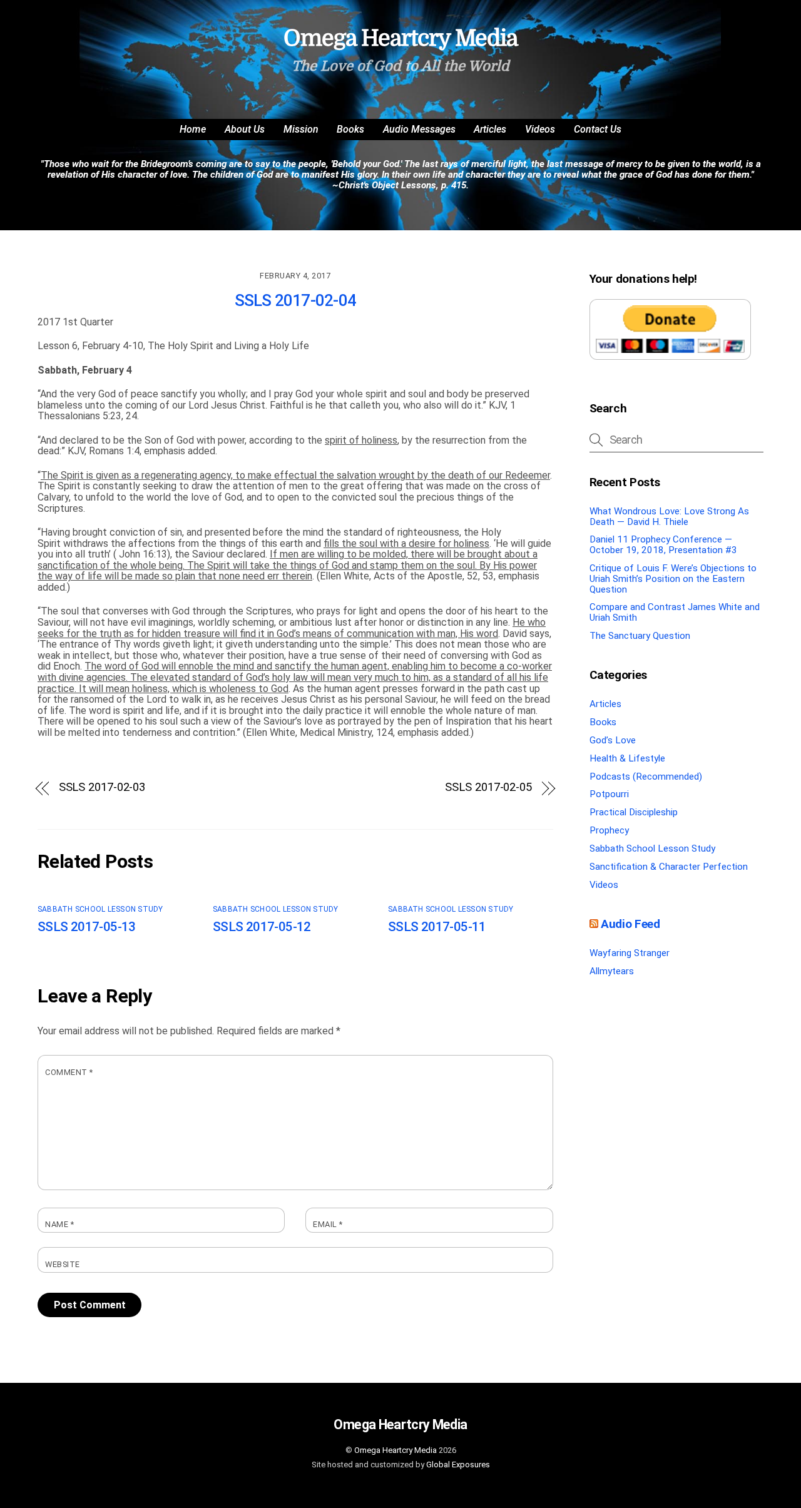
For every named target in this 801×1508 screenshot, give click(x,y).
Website (62, 1264)
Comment (69, 1072)
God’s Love (612, 740)
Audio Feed (630, 924)
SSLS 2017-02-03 (102, 787)
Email (328, 1224)
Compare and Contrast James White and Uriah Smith (674, 612)
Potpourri (609, 794)
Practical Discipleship (633, 812)
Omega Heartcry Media (395, 1450)
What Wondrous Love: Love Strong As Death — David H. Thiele (669, 516)
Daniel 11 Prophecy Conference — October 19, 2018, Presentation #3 (663, 545)
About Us (245, 129)
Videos (540, 129)
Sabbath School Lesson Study (100, 909)
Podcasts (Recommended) (645, 776)
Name (59, 1224)
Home (193, 129)
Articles (490, 129)
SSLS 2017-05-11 (437, 926)
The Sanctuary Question (639, 635)
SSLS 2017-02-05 (488, 787)
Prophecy (609, 830)
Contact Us (597, 129)
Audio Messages (419, 129)
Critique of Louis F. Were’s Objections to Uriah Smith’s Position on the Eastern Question (673, 578)
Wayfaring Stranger (629, 953)
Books (350, 129)
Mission (301, 129)
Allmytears (611, 971)
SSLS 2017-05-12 (262, 926)
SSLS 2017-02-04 (295, 300)
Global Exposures (458, 1464)
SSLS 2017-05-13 (87, 926)
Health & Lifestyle (627, 758)
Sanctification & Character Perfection (668, 866)
